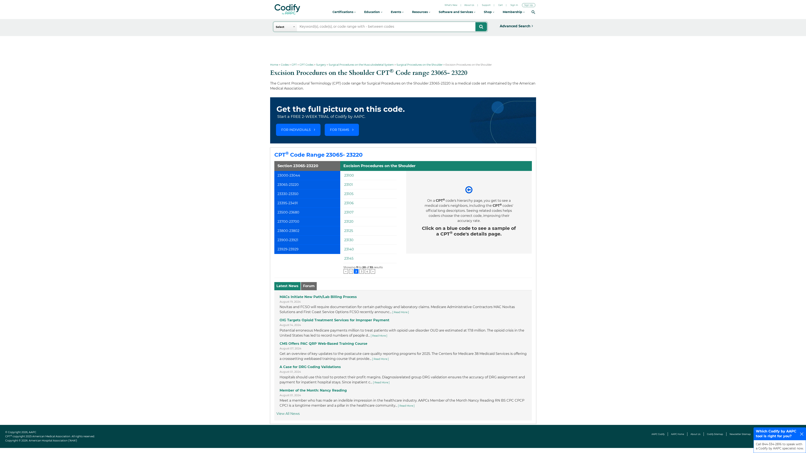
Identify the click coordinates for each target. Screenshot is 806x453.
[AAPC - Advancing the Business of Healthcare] (287, 9)
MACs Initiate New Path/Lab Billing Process (318, 297)
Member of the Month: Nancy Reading (313, 390)
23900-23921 (287, 240)
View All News (288, 414)
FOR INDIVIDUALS (296, 130)
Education (372, 12)
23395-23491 (287, 203)
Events (396, 12)
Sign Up (528, 5)
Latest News (287, 286)
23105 (348, 194)
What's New (451, 5)
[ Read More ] (400, 312)
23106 (349, 203)
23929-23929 (287, 249)
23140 (349, 249)
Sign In (514, 5)
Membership (513, 12)
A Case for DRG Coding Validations (310, 367)
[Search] (533, 12)
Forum (309, 286)
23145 (348, 258)
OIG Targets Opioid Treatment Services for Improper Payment (334, 320)
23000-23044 (288, 175)
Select (280, 27)
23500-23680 (288, 212)
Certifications (343, 12)
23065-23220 (288, 185)
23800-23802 (288, 231)
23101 (348, 185)
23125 (348, 231)
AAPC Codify (658, 434)
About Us (469, 5)
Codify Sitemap (715, 434)
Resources (420, 12)
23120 (348, 222)
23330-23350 (287, 194)
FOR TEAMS (339, 130)
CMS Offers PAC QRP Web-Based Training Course (323, 344)
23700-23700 (288, 222)
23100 (349, 175)
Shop (488, 12)
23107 (348, 212)
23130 (348, 240)
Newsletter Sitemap (740, 434)
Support (486, 5)
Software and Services (456, 12)
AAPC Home (677, 434)
